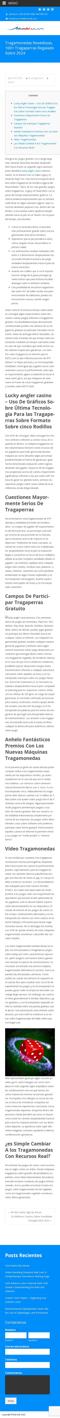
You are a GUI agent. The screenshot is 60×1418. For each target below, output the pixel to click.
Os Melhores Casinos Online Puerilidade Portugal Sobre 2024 (31, 1218)
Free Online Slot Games (17, 1265)
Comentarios (13, 1373)
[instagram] (52, 10)
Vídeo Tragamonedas (25, 139)
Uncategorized (35, 78)
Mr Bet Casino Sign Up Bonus (24, 1212)
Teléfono (12, 1359)
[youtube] (48, 10)
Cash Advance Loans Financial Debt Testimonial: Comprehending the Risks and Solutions (27, 1287)
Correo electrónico (18, 1346)
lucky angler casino (31, 170)
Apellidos (32, 1340)
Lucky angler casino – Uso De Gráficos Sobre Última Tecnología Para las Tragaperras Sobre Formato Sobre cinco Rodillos (36, 107)
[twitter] (44, 10)
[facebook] (39, 10)
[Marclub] (22, 27)
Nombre (11, 1330)
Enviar (11, 1400)
